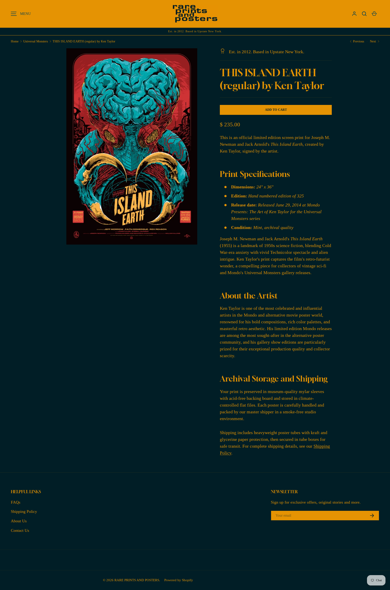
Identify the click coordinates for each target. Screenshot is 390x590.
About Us (19, 521)
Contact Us (20, 530)
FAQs (15, 502)
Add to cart (276, 109)
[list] (133, 147)
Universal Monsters (35, 41)
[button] (364, 14)
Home (15, 41)
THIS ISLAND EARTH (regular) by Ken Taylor (84, 41)
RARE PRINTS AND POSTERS (136, 580)
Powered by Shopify (178, 580)
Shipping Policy (24, 511)
